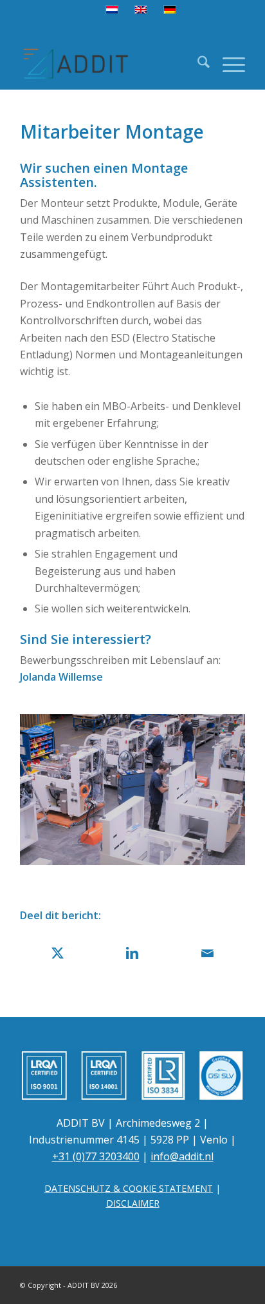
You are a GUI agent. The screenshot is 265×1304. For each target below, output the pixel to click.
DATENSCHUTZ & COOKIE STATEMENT (128, 1188)
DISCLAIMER (133, 1203)
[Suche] (197, 64)
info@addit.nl (182, 1156)
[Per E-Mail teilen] (207, 953)
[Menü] (227, 64)
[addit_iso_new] (132, 1075)
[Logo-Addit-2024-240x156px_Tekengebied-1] (110, 64)
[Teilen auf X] (57, 953)
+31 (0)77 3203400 (96, 1156)
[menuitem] (197, 64)
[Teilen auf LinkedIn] (132, 953)
